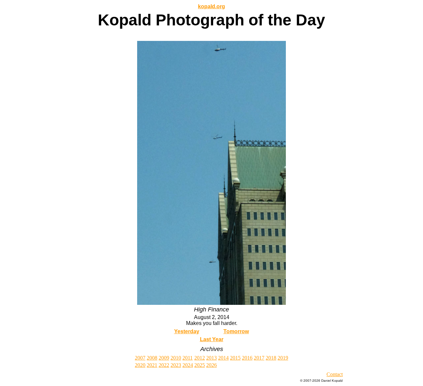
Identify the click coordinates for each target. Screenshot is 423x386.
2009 (164, 358)
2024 (187, 365)
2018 (271, 358)
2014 (223, 358)
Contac (334, 374)
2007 (140, 358)
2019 (283, 358)
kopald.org (211, 6)
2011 (187, 358)
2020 (140, 365)
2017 (259, 358)
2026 (211, 365)
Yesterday (186, 331)
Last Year (211, 339)
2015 (235, 358)
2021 (152, 365)
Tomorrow (236, 331)
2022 (164, 365)
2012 (199, 358)
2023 (176, 365)
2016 (247, 358)
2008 (152, 358)
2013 (211, 358)
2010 (176, 358)
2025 (199, 365)
